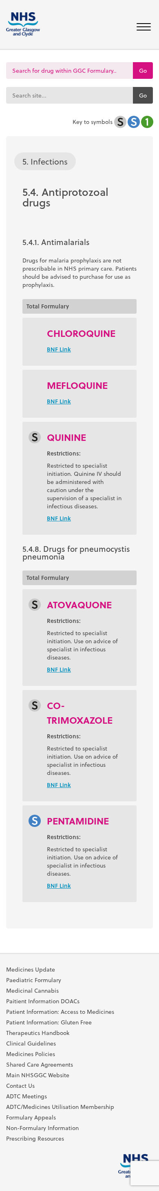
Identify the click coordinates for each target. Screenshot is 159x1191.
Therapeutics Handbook (37, 1033)
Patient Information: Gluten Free (49, 1022)
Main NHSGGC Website (37, 1075)
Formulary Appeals (31, 1117)
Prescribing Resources (35, 1138)
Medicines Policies (30, 1054)
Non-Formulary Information (42, 1128)
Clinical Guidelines (31, 1043)
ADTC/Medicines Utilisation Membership (60, 1107)
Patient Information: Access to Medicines (60, 1012)
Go (143, 70)
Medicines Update (30, 969)
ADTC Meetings (26, 1096)
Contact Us (20, 1086)
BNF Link (59, 349)
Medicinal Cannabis (32, 990)
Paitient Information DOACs (43, 1001)
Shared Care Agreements (39, 1064)
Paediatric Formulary (33, 980)
